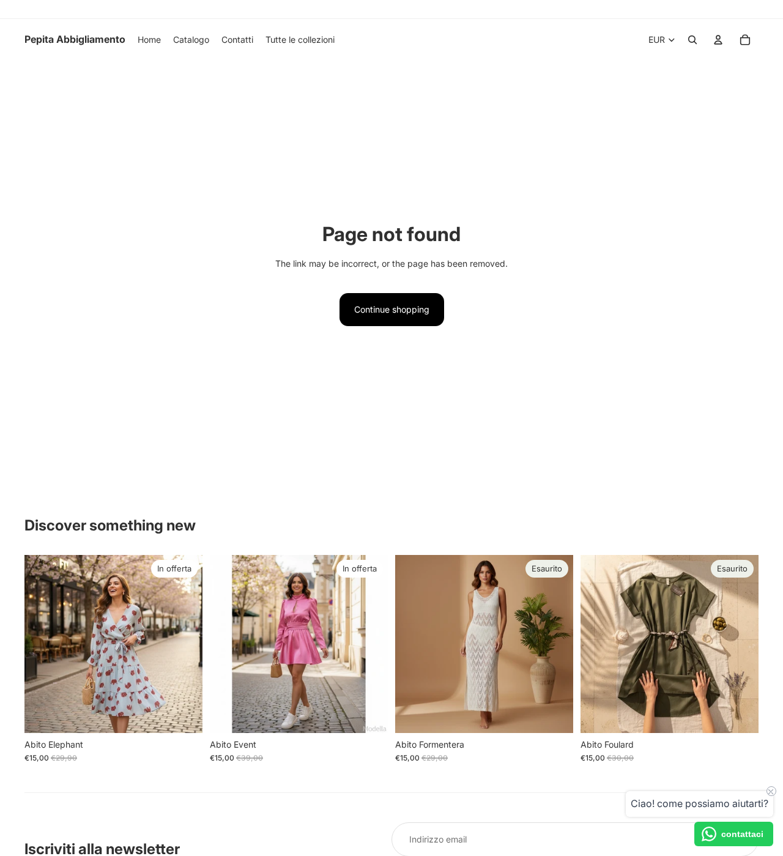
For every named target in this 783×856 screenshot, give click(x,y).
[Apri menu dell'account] (718, 39)
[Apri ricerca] (692, 39)
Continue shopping (391, 309)
